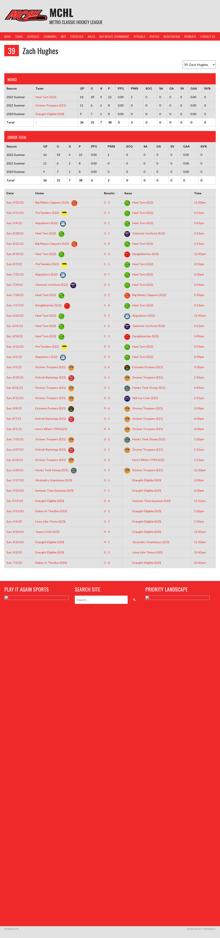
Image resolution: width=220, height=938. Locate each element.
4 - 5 (107, 542)
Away (128, 193)
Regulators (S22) (46, 223)
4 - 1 (107, 418)
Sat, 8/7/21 (13, 418)
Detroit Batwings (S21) (51, 377)
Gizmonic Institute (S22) (148, 233)
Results (109, 193)
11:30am (200, 202)
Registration (171, 36)
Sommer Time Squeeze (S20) (54, 490)
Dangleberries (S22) (145, 254)
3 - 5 (107, 480)
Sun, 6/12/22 (15, 346)
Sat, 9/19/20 (14, 501)
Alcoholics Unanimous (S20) (54, 480)
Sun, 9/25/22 (15, 202)
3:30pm (199, 367)
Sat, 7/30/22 (14, 284)
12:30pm (200, 470)
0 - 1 (107, 223)
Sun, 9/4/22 (14, 223)
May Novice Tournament (114, 36)
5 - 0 (107, 254)
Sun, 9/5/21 (14, 367)
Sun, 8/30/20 (15, 532)
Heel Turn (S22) (45, 97)
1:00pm (199, 439)
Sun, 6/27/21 (15, 449)
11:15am (200, 501)
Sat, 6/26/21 (14, 460)
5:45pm (199, 336)
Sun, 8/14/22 (15, 254)
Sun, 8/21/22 (15, 243)
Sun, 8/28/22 (15, 233)
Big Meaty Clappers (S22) (52, 202)
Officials (139, 36)
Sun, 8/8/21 (14, 408)
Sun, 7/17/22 (15, 305)
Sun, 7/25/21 (15, 439)
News (7, 36)
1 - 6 (107, 305)
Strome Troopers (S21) (50, 105)
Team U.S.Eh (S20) (47, 532)
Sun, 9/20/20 (15, 490)
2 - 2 (107, 284)
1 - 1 (107, 264)
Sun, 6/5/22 (14, 357)
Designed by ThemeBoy (201, 928)
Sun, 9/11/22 (15, 212)
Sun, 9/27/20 (15, 480)
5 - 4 (107, 243)
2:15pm (199, 398)
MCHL (61, 12)
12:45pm (200, 254)
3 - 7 (107, 274)
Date (10, 193)
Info (63, 36)
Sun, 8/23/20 (15, 542)
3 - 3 (107, 315)
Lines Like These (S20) (50, 521)
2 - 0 (107, 398)
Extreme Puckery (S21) (147, 367)
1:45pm (199, 377)
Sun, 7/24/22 (15, 295)
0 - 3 (107, 346)
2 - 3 (107, 202)
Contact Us (207, 36)
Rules (91, 36)
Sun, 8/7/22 (14, 264)
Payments (190, 36)
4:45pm (199, 387)
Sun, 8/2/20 (14, 552)
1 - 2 (107, 326)
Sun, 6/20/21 (15, 470)
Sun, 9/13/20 (15, 511)
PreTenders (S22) (47, 212)
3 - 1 (107, 212)
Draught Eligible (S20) (49, 114)
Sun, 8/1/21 (14, 429)
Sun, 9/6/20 (14, 521)
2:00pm (199, 274)
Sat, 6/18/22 (14, 336)
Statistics (76, 36)
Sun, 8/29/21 (15, 377)
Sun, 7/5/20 (14, 562)
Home (39, 193)
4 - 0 (107, 532)
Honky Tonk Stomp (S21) (148, 387)
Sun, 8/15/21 (15, 398)
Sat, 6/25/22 (14, 326)
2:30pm (199, 295)
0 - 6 (107, 501)
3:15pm (199, 212)
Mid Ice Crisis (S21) (145, 398)
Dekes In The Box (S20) (51, 511)
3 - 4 (107, 367)
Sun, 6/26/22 (15, 315)
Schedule (33, 36)
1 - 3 (107, 336)
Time (197, 193)
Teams (19, 36)
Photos (154, 36)
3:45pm (199, 223)
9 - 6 (107, 408)
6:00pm (199, 418)
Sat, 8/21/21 (14, 387)
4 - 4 (107, 429)
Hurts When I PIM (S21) (51, 429)
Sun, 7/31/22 (15, 274)
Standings (50, 36)
